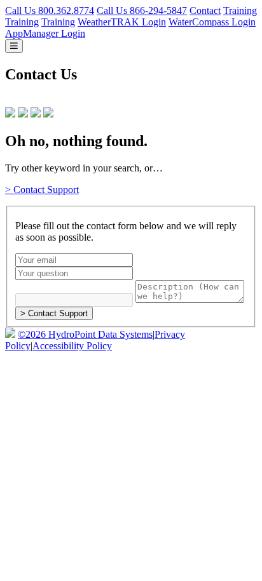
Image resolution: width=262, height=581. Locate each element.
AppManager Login (45, 33)
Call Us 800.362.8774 (49, 10)
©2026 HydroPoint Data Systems (85, 334)
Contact (205, 10)
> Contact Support (42, 189)
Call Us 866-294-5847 (142, 10)
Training (240, 10)
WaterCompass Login (212, 22)
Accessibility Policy (72, 345)
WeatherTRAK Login (122, 22)
